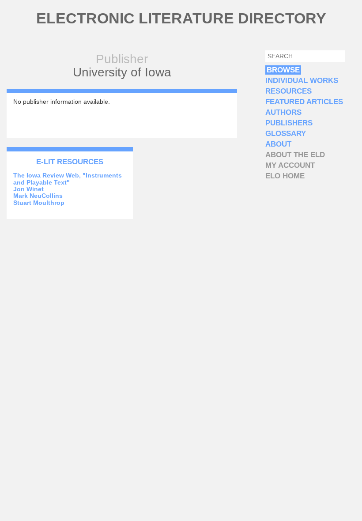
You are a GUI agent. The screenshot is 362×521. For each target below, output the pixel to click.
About (278, 144)
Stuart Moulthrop (38, 202)
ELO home (285, 176)
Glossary (285, 133)
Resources (288, 91)
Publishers (289, 123)
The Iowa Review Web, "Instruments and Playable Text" (67, 178)
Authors (283, 112)
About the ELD (295, 155)
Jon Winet (28, 189)
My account (290, 165)
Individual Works (301, 80)
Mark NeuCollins (38, 195)
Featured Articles (304, 102)
